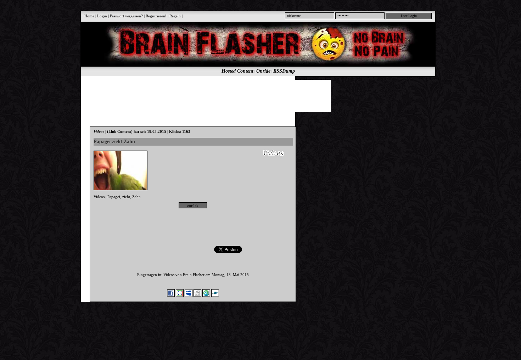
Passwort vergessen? (126, 16)
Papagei (113, 197)
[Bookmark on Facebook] (171, 295)
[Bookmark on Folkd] (215, 295)
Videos (99, 197)
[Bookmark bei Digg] (197, 295)
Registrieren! (156, 16)
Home (89, 16)
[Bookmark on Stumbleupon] (206, 295)
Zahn (136, 197)
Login (102, 16)
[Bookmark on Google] (180, 295)
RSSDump (284, 71)
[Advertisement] (254, 96)
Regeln (175, 16)
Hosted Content (237, 71)
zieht (126, 197)
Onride (263, 71)
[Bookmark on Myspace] (188, 295)
